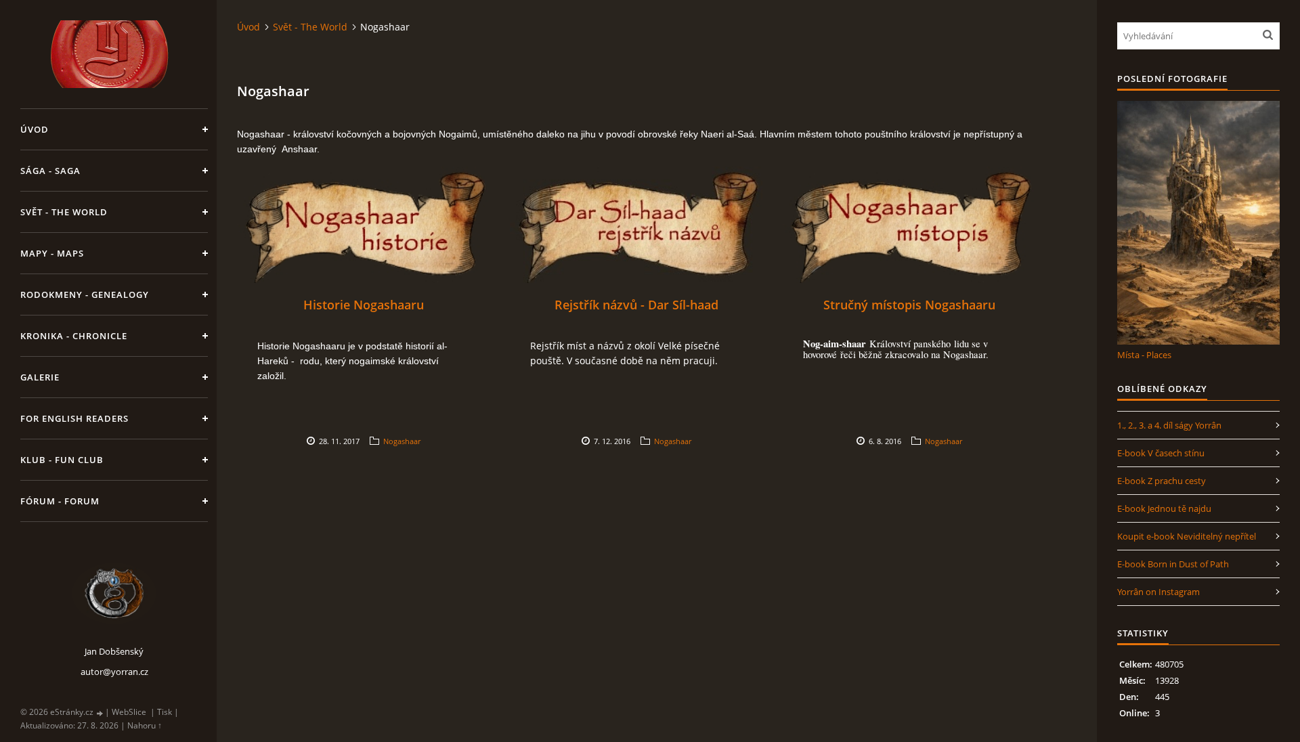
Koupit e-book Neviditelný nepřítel (1186, 536)
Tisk (164, 712)
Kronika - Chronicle (73, 336)
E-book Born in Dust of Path (1173, 564)
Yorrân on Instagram (1158, 592)
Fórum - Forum (60, 501)
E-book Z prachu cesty (1161, 481)
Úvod (34, 129)
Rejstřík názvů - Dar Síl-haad (636, 304)
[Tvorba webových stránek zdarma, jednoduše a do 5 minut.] (100, 712)
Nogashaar (401, 441)
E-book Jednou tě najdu (1164, 508)
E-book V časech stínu (1161, 453)
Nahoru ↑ (144, 725)
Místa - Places (1144, 355)
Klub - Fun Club (62, 460)
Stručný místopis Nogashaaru (909, 304)
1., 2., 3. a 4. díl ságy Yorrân (1169, 425)
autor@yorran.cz (114, 671)
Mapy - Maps (52, 253)
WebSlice (129, 712)
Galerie (40, 377)
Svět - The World (64, 212)
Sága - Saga (50, 171)
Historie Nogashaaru (363, 304)
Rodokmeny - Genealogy (84, 294)
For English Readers (74, 418)
